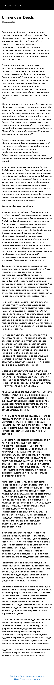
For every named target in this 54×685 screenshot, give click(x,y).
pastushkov (12, 4)
